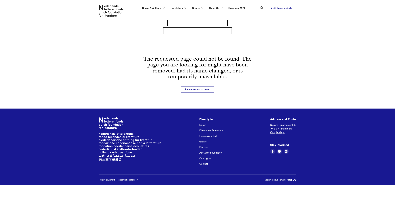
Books (202, 125)
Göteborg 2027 (236, 8)
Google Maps (277, 132)
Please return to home (197, 89)
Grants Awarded (208, 136)
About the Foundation (210, 152)
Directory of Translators (211, 130)
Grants (203, 141)
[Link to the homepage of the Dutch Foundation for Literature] (111, 11)
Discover (203, 147)
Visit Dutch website (281, 8)
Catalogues (205, 158)
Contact (203, 163)
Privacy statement (107, 179)
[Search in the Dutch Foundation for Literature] (262, 8)
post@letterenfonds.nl (128, 179)
